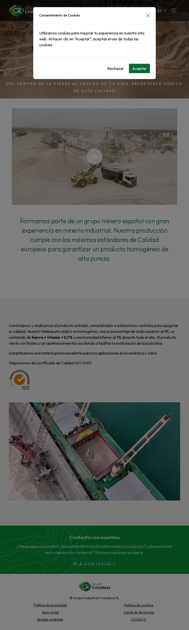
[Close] (148, 15)
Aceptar (139, 68)
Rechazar (115, 68)
